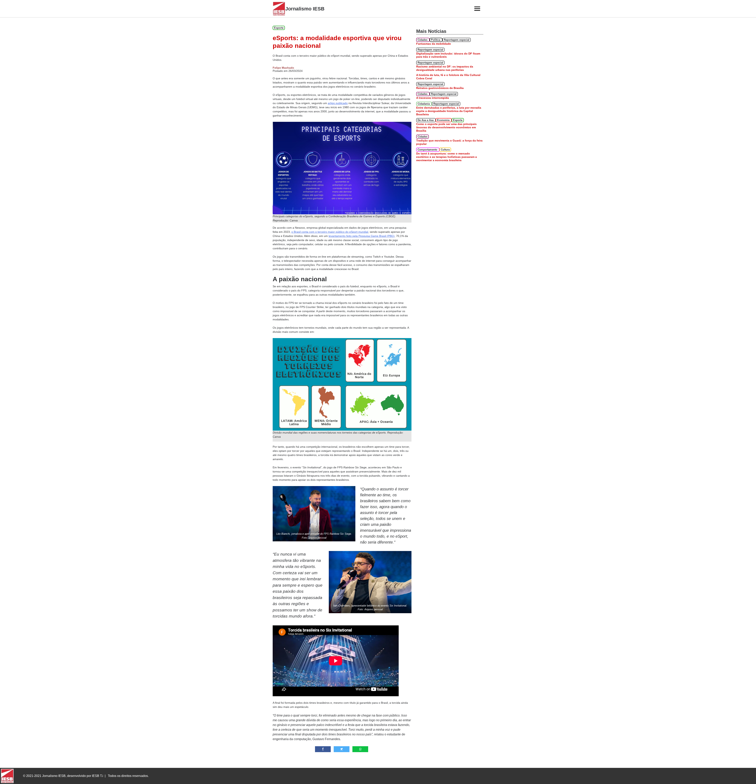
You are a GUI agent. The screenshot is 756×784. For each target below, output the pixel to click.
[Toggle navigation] (477, 9)
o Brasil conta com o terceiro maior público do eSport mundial (329, 231)
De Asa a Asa (426, 120)
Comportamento (428, 149)
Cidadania (424, 103)
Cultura (445, 149)
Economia (443, 120)
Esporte (279, 27)
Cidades (423, 39)
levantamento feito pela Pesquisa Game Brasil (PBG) (362, 236)
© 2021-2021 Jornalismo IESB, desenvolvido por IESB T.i (63, 776)
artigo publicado (338, 103)
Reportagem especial (456, 39)
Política (436, 39)
